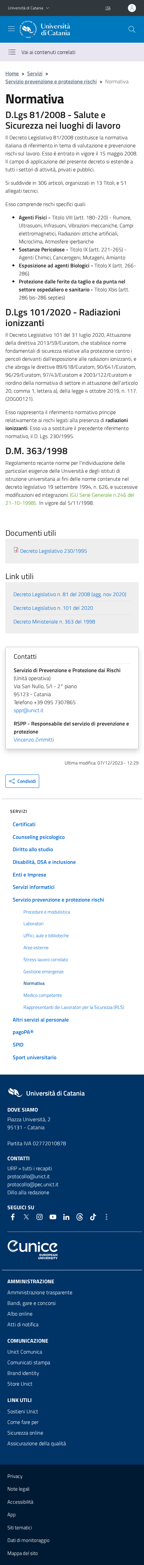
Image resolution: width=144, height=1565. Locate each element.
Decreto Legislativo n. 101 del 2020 (53, 608)
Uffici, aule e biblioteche (46, 935)
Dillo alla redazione (28, 1192)
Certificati (24, 824)
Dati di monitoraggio (28, 1540)
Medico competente (42, 995)
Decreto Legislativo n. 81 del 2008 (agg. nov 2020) (69, 594)
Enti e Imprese (29, 875)
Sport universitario (34, 1057)
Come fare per (23, 1422)
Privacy (14, 1476)
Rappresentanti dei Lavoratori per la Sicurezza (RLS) (73, 1007)
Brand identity (23, 1373)
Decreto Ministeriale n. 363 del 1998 (54, 621)
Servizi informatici (34, 887)
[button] (48, 8)
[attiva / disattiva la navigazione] (11, 29)
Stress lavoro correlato (45, 959)
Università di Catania (25, 8)
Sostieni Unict (22, 1411)
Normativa (34, 983)
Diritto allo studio (33, 849)
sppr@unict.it (29, 710)
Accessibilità (20, 1502)
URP (12, 1168)
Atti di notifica (23, 1324)
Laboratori (33, 923)
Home (12, 73)
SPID (18, 1045)
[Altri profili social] (106, 1217)
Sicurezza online (25, 1433)
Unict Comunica (24, 1352)
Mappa (22, 1553)
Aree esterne (36, 947)
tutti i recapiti (37, 1168)
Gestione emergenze (43, 971)
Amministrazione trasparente (39, 1292)
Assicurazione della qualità (36, 1443)
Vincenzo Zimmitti (34, 739)
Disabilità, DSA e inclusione (44, 862)
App (11, 1514)
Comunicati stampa (28, 1362)
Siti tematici (19, 1527)
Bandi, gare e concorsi (31, 1303)
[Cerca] (132, 29)
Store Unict (19, 1384)
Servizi (35, 73)
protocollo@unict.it (28, 1176)
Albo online (19, 1314)
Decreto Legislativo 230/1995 (53, 551)
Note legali (18, 1489)
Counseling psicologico (39, 837)
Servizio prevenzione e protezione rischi (51, 81)
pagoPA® (23, 1032)
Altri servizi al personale (41, 1020)
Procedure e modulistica (46, 912)
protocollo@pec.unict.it (33, 1184)
